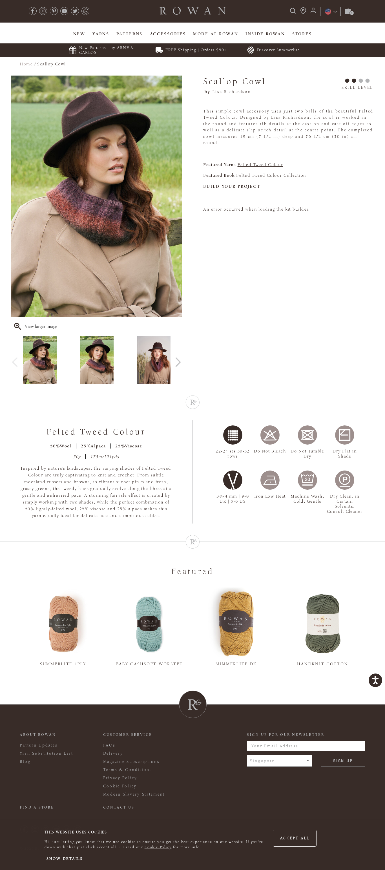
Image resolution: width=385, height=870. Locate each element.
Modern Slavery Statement (134, 794)
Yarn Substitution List (46, 753)
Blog (25, 761)
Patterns (129, 34)
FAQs (109, 745)
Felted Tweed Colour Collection (271, 175)
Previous (15, 360)
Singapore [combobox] (262, 760)
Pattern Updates (38, 745)
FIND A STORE (37, 807)
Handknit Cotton (322, 664)
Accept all (294, 838)
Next (178, 360)
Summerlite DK (236, 664)
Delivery (113, 753)
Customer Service (127, 735)
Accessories (168, 34)
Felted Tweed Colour (260, 164)
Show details (65, 858)
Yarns (100, 34)
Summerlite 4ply (63, 664)
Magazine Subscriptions (131, 761)
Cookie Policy (158, 847)
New (79, 34)
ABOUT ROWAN (38, 735)
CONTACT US (118, 807)
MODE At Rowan (215, 34)
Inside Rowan (265, 34)
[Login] (313, 12)
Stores (302, 34)
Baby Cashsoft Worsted (149, 664)
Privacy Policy (120, 778)
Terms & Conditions (127, 769)
